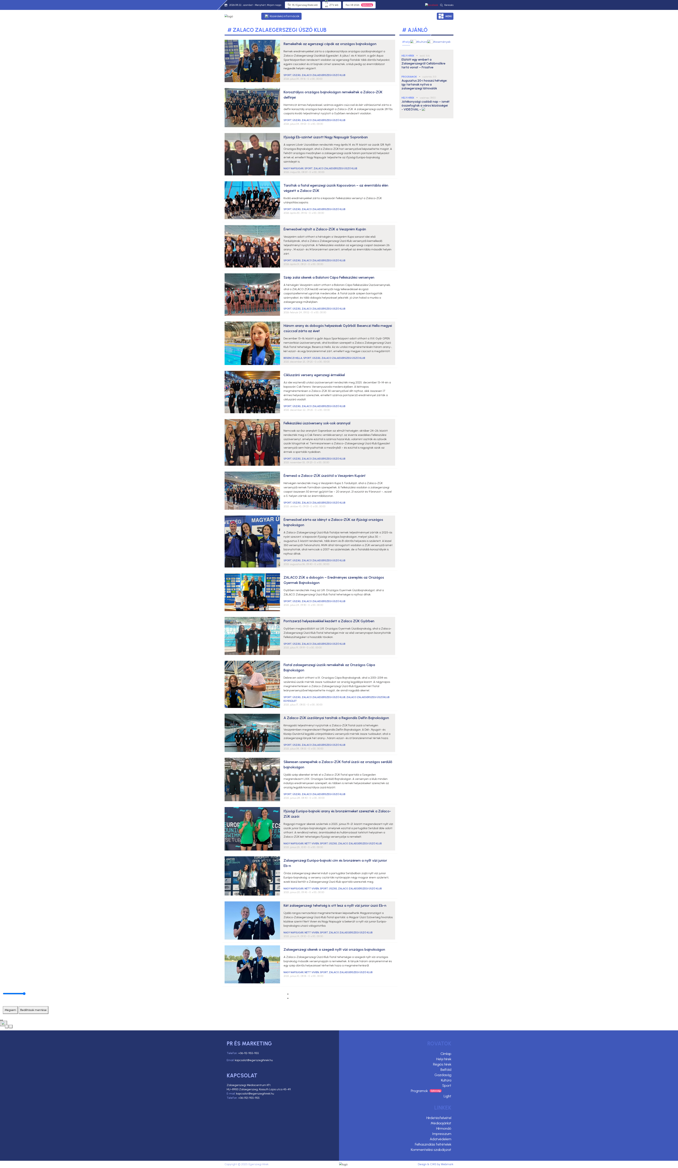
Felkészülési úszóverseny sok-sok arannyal (317, 423)
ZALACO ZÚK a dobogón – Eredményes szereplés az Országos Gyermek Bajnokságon (334, 580)
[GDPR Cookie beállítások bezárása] (1, 1020)
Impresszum (441, 1134)
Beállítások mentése (33, 1010)
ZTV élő (333, 5)
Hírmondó (443, 1128)
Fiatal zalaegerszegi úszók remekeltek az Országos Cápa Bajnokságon (329, 667)
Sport (446, 1085)
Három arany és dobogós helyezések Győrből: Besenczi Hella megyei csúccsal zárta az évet (338, 328)
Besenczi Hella (293, 358)
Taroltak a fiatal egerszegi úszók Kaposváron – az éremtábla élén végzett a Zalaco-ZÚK (336, 188)
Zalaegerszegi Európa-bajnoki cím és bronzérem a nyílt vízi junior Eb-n (335, 863)
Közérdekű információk (284, 16)
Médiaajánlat (441, 1123)
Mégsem (10, 1010)
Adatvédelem (440, 1139)
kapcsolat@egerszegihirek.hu (254, 1060)
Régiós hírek (442, 1064)
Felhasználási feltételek (433, 1144)
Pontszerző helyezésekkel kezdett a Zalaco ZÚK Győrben (329, 621)
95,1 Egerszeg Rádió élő (305, 5)
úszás (297, 75)
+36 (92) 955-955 (249, 1097)
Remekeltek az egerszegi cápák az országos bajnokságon (330, 44)
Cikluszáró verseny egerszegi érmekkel (314, 375)
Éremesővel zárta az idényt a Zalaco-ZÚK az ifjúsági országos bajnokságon (333, 522)
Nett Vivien (312, 843)
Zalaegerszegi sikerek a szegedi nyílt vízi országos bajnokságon (334, 949)
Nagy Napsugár (294, 168)
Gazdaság (443, 1075)
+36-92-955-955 (248, 1053)
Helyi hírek (443, 1059)
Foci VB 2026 (352, 5)
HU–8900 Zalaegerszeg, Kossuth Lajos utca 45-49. (259, 1089)
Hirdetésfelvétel (438, 1118)
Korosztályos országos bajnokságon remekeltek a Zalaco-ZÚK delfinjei (333, 94)
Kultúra (446, 1080)
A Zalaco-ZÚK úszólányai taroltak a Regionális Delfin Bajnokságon (336, 718)
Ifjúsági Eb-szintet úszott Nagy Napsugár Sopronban (326, 137)
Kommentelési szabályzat (431, 1150)
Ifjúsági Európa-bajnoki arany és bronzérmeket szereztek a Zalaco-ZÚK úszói (337, 814)
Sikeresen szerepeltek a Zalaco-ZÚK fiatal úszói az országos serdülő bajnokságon (338, 764)
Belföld (446, 1069)
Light (447, 1096)
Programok (419, 1091)
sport (288, 75)
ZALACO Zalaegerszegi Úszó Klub (323, 75)
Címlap (446, 1054)
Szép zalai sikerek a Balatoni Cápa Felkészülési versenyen (329, 277)
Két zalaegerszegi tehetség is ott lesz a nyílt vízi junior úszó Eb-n (335, 905)
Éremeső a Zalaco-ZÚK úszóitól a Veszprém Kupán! (324, 475)
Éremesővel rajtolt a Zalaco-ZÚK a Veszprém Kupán (325, 229)
